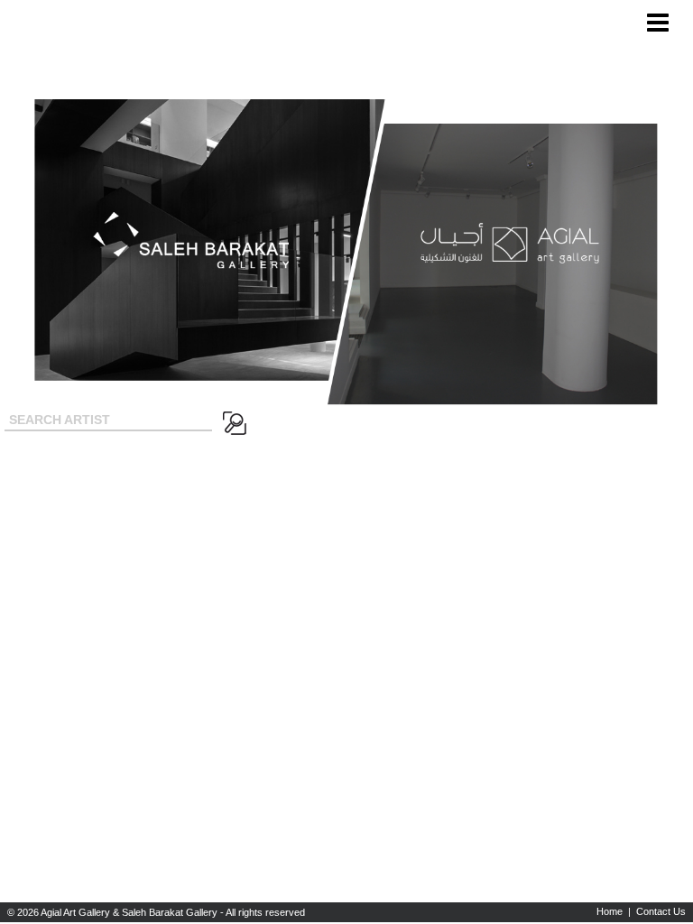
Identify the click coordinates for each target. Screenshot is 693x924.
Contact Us (661, 911)
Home (609, 911)
